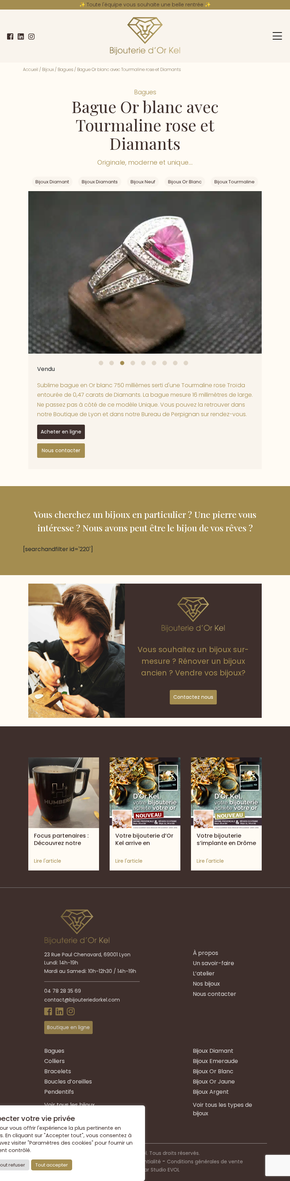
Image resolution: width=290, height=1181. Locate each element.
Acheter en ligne (61, 431)
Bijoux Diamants (100, 181)
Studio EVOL (165, 1169)
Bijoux (48, 69)
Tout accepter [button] (51, 1165)
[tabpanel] (145, 272)
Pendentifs (59, 1092)
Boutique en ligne (68, 1027)
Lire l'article (47, 860)
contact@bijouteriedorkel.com (82, 999)
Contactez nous (193, 697)
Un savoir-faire (213, 963)
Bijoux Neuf (142, 181)
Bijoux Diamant (52, 181)
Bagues (65, 69)
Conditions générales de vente (205, 1161)
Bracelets (57, 1071)
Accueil (30, 69)
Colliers (54, 1061)
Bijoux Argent (211, 1092)
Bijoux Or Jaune (214, 1081)
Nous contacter (61, 450)
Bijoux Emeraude (215, 1061)
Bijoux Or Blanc (185, 181)
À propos (205, 953)
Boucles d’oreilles (68, 1081)
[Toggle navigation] (277, 36)
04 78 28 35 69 (62, 990)
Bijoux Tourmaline (234, 181)
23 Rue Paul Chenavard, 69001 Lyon (87, 954)
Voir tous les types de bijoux (222, 1109)
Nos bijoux (206, 984)
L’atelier (204, 973)
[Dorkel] (145, 36)
